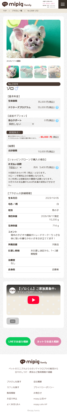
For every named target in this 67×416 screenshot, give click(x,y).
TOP (5, 10)
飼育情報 (11, 392)
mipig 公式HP (40, 398)
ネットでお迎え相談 (48, 341)
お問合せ (38, 392)
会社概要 (38, 381)
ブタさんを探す (14, 381)
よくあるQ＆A (13, 404)
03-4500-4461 (49, 3)
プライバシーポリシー (44, 387)
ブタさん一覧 (17, 10)
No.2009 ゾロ (32, 10)
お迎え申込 (12, 398)
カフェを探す (13, 387)
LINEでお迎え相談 (18, 341)
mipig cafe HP (40, 404)
